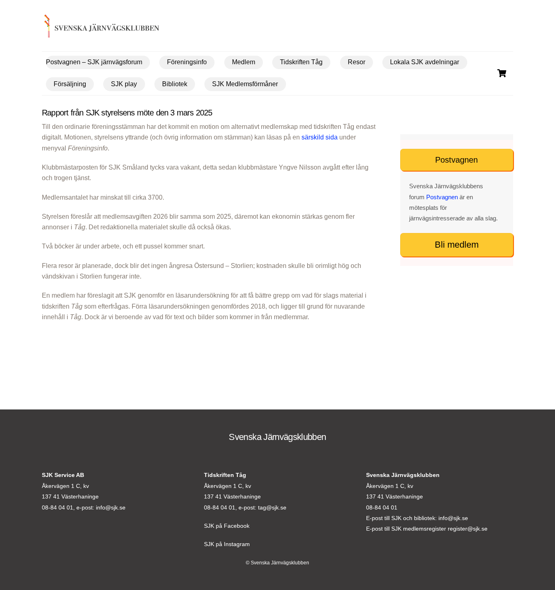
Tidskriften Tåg (301, 62)
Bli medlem (457, 244)
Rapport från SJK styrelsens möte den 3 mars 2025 (127, 112)
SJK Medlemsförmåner (245, 84)
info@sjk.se (111, 507)
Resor (356, 62)
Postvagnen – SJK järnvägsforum (94, 62)
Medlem (243, 62)
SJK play (124, 84)
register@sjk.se (468, 528)
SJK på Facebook (226, 526)
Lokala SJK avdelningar (424, 62)
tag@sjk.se (272, 507)
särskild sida (319, 137)
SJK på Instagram (227, 544)
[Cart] (502, 73)
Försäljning (70, 84)
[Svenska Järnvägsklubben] (89, 27)
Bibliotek (174, 84)
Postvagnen (456, 159)
